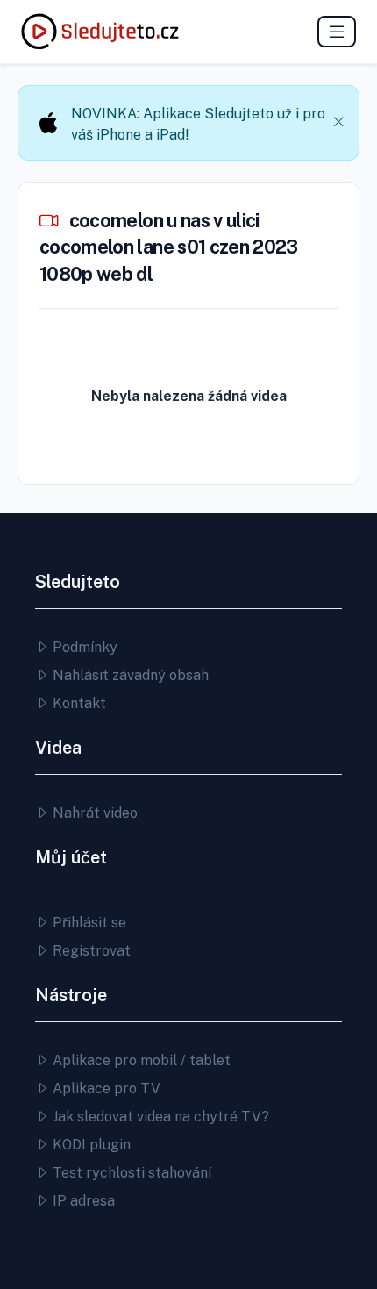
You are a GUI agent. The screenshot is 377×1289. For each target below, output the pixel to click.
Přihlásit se (87, 922)
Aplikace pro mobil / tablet (140, 1060)
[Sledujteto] (100, 32)
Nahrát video (93, 813)
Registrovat (90, 950)
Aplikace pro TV (104, 1088)
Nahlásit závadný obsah (129, 675)
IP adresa (82, 1200)
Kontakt (77, 703)
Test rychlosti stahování (130, 1172)
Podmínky (83, 647)
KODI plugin (90, 1144)
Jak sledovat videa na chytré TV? (159, 1116)
